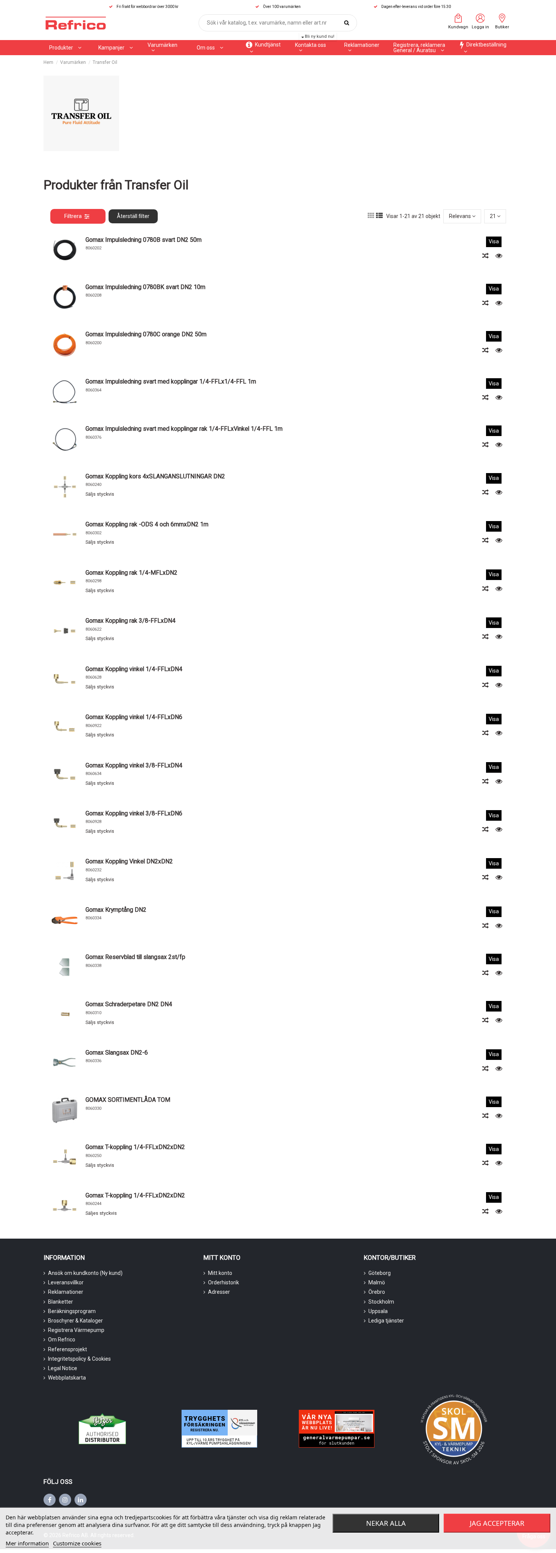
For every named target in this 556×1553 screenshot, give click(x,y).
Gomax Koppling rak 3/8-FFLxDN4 (130, 620)
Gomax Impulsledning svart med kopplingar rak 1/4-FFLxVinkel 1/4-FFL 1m (184, 428)
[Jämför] (486, 255)
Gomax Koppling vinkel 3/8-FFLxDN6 (133, 813)
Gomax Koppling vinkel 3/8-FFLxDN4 (133, 765)
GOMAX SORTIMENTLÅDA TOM (127, 1099)
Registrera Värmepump (76, 1330)
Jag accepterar (497, 1523)
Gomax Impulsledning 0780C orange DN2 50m (146, 334)
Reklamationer (65, 1292)
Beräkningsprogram (72, 1311)
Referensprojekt (67, 1349)
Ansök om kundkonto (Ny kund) (85, 1273)
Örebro (376, 1292)
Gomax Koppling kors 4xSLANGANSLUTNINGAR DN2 (155, 476)
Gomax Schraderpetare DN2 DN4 (128, 1004)
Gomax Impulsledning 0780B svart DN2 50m (143, 239)
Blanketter (60, 1302)
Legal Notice (62, 1368)
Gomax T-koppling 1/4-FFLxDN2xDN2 (135, 1147)
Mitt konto (220, 1273)
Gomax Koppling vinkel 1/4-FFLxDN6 (133, 717)
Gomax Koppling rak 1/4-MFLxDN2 (131, 572)
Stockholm (381, 1302)
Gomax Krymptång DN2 (115, 909)
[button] (115, 47)
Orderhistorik (223, 1282)
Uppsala (378, 1311)
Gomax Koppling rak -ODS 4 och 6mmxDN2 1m (146, 524)
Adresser (219, 1292)
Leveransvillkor (66, 1282)
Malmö (376, 1282)
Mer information (27, 1543)
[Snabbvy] (499, 255)
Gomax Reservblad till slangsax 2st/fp (135, 957)
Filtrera (73, 216)
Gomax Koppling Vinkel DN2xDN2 (129, 861)
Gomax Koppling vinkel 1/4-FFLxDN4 (133, 669)
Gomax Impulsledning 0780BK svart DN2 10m (145, 287)
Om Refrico (61, 1339)
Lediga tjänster (386, 1321)
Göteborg (379, 1273)
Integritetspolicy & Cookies (79, 1359)
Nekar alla (386, 1523)
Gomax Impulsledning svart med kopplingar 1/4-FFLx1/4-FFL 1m (170, 381)
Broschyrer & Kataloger (75, 1321)
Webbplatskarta (67, 1378)
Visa (494, 241)
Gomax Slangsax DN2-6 (116, 1052)
